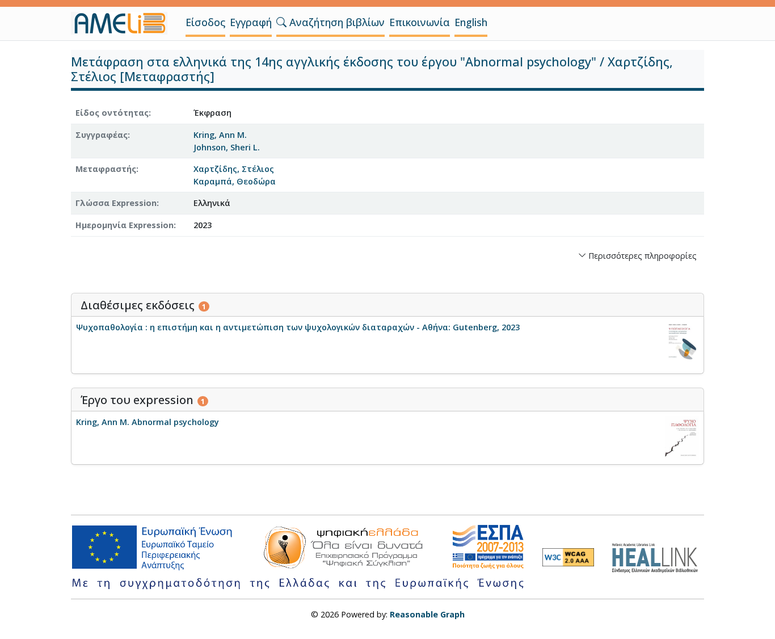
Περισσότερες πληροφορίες (641, 255)
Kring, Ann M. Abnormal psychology (147, 422)
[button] (281, 22)
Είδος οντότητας (112, 112)
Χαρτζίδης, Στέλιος (233, 168)
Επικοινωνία (419, 22)
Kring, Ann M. (220, 134)
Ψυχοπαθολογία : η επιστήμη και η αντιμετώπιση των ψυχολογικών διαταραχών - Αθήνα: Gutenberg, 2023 (298, 327)
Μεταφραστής (105, 168)
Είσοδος (205, 22)
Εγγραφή (251, 22)
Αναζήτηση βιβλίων (336, 22)
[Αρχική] (123, 23)
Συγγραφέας (101, 134)
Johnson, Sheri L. (226, 147)
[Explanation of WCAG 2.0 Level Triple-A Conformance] (568, 557)
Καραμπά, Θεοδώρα (234, 181)
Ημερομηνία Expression (124, 225)
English (470, 22)
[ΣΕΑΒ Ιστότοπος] (658, 556)
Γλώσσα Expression (116, 202)
